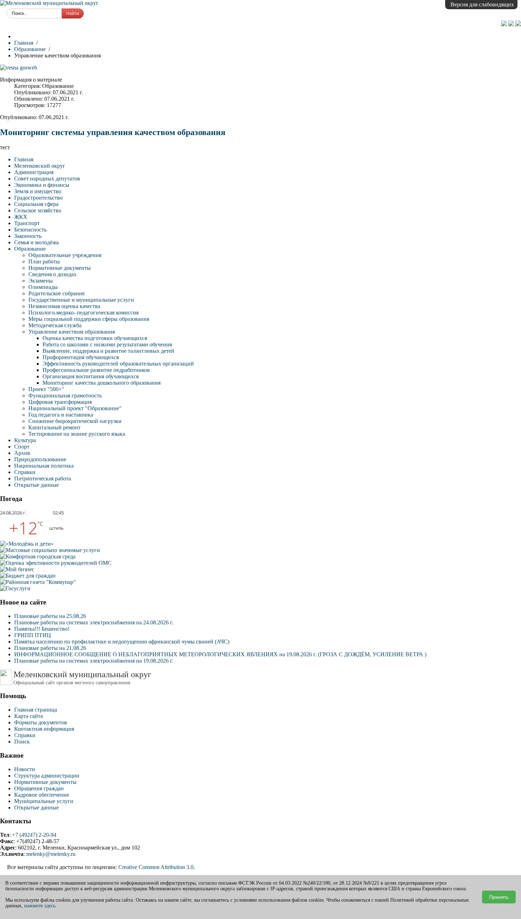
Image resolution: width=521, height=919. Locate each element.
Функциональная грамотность (65, 395)
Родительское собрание (56, 293)
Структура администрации (46, 776)
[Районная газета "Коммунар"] (38, 582)
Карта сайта (28, 716)
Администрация (34, 172)
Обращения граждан (39, 788)
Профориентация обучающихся (81, 357)
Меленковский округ (39, 166)
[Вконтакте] (511, 24)
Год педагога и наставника (60, 415)
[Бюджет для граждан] (28, 576)
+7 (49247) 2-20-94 (34, 835)
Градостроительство (38, 198)
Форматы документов (40, 722)
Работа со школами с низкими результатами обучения (107, 344)
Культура (25, 440)
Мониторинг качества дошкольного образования (102, 383)
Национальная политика (44, 466)
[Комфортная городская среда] (37, 556)
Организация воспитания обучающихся (91, 376)
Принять (499, 897)
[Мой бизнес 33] (17, 569)
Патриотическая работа (42, 478)
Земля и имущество (37, 191)
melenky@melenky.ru (50, 854)
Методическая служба (55, 325)
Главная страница (35, 710)
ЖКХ (20, 217)
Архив (22, 453)
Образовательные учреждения (64, 255)
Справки (24, 472)
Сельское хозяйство (37, 210)
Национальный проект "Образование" (75, 408)
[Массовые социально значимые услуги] (50, 550)
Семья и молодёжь (36, 242)
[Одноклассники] (504, 24)
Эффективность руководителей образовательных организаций (118, 364)
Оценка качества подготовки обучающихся (95, 338)
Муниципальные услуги (43, 801)
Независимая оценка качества (64, 306)
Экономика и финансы (41, 185)
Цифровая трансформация (60, 402)
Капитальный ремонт (54, 427)
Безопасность (30, 230)
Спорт (21, 447)
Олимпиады (43, 287)
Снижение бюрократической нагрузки (75, 421)
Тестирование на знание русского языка (76, 434)
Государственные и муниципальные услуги (81, 300)
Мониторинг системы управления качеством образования (112, 132)
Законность (27, 236)
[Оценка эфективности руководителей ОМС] (56, 563)
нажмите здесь (39, 905)
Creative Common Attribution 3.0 (156, 867)
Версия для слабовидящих (482, 4)
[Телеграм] (518, 24)
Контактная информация (44, 729)
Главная (23, 159)
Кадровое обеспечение (41, 795)
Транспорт (27, 223)
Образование (30, 249)
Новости (24, 769)
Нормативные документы (59, 268)
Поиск (22, 742)
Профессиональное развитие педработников (96, 370)
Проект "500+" (46, 389)
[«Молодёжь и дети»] (27, 544)
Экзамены (40, 281)
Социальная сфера (36, 204)
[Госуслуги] (15, 588)
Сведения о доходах (52, 274)
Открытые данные (36, 485)
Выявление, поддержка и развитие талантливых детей (108, 351)
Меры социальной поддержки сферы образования (88, 319)
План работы (44, 261)
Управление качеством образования (71, 332)
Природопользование (40, 459)
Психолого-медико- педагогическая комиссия (83, 313)
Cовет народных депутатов (47, 179)
